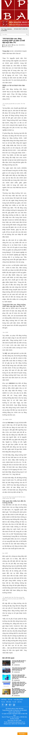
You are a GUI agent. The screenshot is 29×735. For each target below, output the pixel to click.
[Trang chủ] (14, 9)
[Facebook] (2, 704)
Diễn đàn (8, 702)
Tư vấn (14, 702)
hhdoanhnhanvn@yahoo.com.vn (16, 722)
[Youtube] (14, 704)
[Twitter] (6, 704)
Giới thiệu (4, 699)
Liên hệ (19, 702)
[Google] (10, 704)
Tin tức (3, 702)
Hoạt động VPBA (18, 699)
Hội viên (10, 699)
